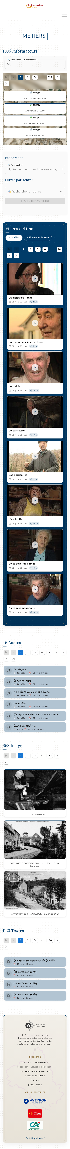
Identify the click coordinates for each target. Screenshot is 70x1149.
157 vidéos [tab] (13, 238)
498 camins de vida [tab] (38, 238)
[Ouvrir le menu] (64, 15)
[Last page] (6, 83)
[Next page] (57, 77)
